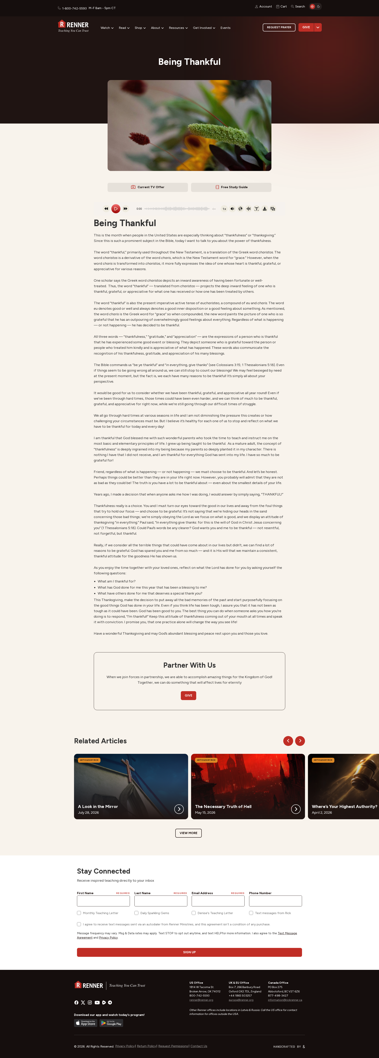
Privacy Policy (125, 1046)
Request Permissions (173, 1046)
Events (225, 28)
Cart (283, 6)
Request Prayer (279, 27)
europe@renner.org (241, 1000)
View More (188, 833)
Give (306, 27)
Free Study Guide (234, 187)
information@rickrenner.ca (285, 1000)
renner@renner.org (201, 1000)
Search (300, 6)
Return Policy (146, 1046)
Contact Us (198, 1046)
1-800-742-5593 (74, 8)
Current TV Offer (151, 187)
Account (265, 6)
